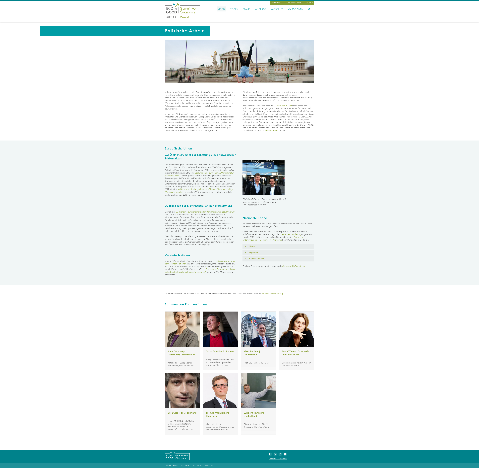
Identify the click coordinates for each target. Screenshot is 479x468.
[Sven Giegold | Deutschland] (182, 390)
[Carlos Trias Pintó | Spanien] (220, 329)
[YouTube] (285, 454)
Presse (175, 466)
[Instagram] (275, 454)
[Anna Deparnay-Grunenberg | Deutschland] (182, 329)
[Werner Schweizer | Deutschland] (258, 390)
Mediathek (185, 466)
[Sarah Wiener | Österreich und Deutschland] (296, 329)
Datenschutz (196, 466)
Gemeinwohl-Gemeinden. (294, 266)
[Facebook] (280, 454)
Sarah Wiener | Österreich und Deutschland (295, 353)
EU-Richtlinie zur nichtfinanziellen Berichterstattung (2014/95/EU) (205, 212)
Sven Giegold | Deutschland (182, 412)
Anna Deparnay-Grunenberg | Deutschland (181, 353)
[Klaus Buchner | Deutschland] (258, 329)
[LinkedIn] (270, 454)
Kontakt (168, 466)
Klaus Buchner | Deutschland (252, 353)
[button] (309, 8)
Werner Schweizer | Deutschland (254, 414)
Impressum (208, 466)
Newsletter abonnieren (278, 458)
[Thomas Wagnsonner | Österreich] (220, 390)
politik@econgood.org (272, 293)
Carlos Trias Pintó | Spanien (220, 351)
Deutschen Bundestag (291, 234)
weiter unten (271, 130)
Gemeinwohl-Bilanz (283, 105)
